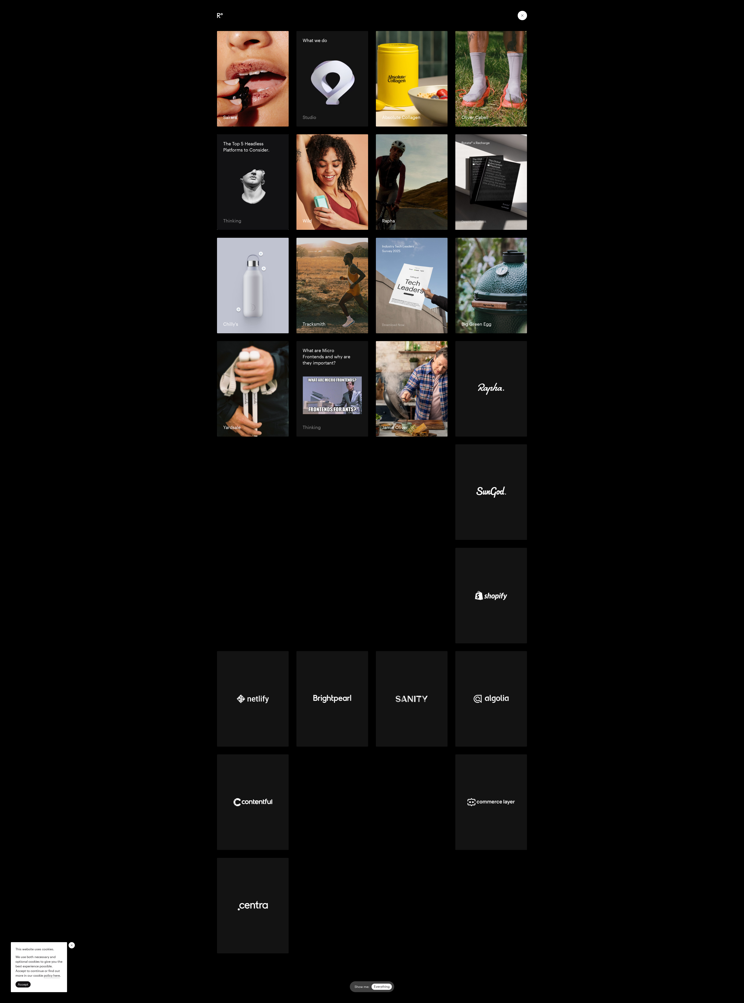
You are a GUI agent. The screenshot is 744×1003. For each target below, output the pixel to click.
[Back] (522, 15)
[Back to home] (220, 15)
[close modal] (72, 945)
